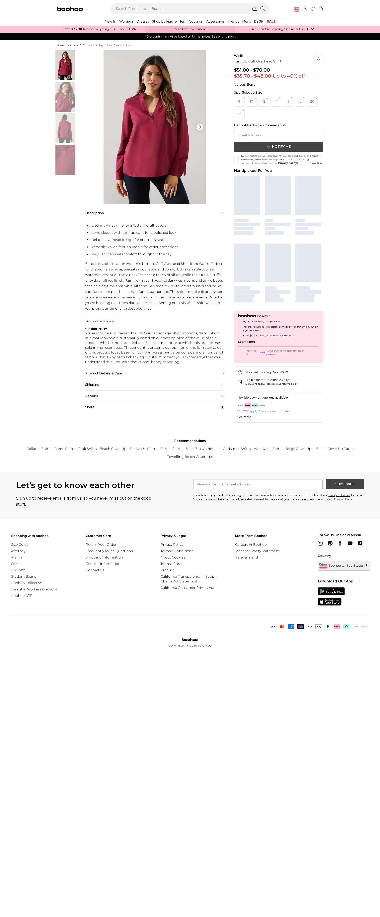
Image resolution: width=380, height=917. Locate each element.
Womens (73, 45)
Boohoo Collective (26, 583)
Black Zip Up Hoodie (202, 449)
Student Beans (23, 576)
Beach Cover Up (113, 449)
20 (312, 101)
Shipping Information (104, 557)
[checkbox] (236, 159)
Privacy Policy (287, 162)
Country (324, 556)
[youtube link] (350, 543)
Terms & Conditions (177, 551)
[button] (297, 9)
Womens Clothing (92, 45)
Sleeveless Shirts (143, 449)
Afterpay (18, 551)
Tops (109, 45)
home (60, 45)
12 (263, 101)
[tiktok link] (360, 543)
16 (287, 101)
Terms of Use (171, 564)
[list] (155, 127)
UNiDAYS (18, 570)
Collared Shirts (39, 449)
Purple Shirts (171, 449)
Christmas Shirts (237, 449)
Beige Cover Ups (299, 449)
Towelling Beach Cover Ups (190, 457)
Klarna (16, 557)
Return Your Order (101, 545)
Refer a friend (246, 557)
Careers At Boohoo (251, 545)
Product (167, 570)
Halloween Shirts (268, 449)
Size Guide (20, 545)
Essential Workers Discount (34, 589)
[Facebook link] (340, 543)
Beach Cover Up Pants (334, 449)
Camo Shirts (64, 449)
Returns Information (103, 564)
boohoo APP (22, 596)
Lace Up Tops (123, 45)
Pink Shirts (87, 449)
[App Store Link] (331, 596)
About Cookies (173, 557)
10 (251, 101)
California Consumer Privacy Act (187, 588)
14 (275, 101)
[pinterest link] (330, 543)
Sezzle (16, 564)
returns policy (290, 383)
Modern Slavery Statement (257, 551)
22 (239, 113)
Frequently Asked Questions (109, 551)
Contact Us (95, 570)
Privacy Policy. (343, 499)
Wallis (239, 56)
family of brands (339, 495)
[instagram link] (320, 543)
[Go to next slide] (200, 127)
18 (300, 101)
